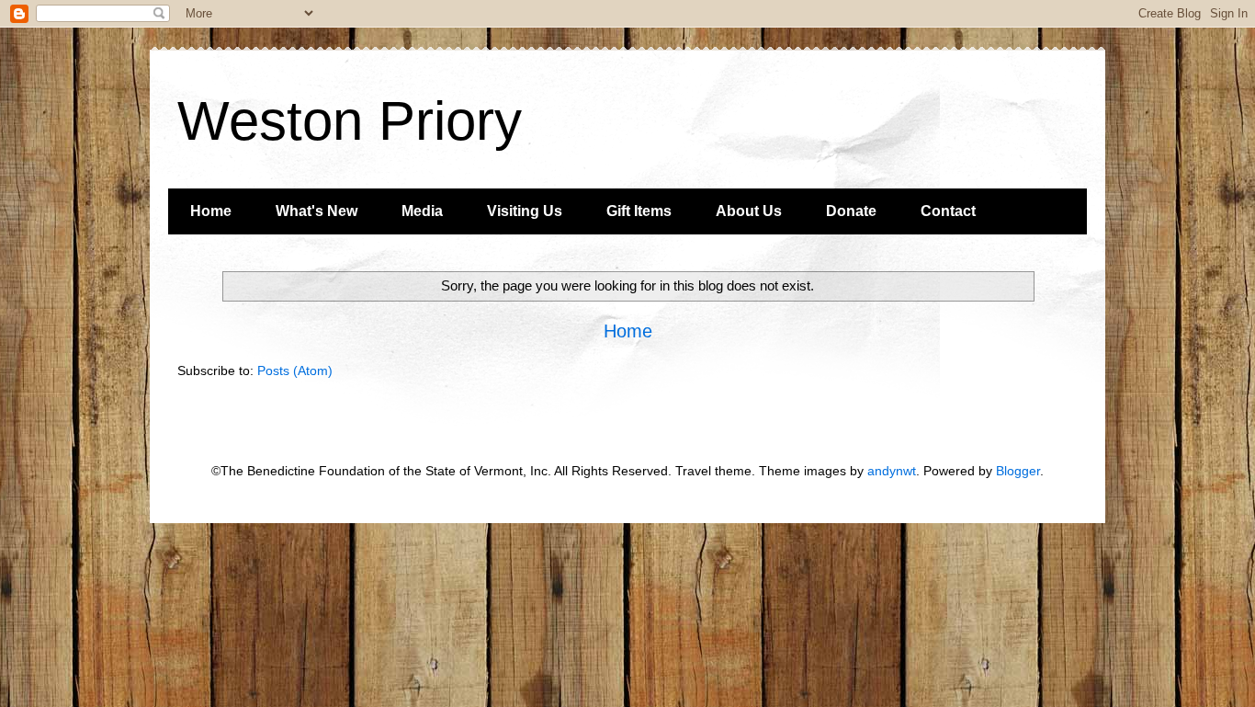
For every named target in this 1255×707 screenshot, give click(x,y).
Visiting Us (524, 211)
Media (422, 211)
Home (211, 211)
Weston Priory (349, 121)
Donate (851, 211)
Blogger (1018, 470)
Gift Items (639, 211)
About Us (749, 211)
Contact (948, 211)
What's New (316, 211)
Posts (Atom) (295, 370)
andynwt (891, 470)
